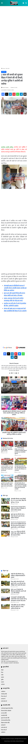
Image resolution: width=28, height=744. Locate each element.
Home (3, 68)
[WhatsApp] (17, 94)
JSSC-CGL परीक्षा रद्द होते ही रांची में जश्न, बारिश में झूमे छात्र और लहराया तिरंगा (18, 533)
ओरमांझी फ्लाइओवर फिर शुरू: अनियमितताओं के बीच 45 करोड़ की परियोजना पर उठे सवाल (20, 468)
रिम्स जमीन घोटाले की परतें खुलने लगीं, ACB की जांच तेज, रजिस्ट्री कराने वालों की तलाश (18, 583)
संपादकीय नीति (4, 715)
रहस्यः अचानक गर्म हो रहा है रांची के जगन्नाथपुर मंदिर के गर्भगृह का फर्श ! (13, 299)
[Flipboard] (20, 347)
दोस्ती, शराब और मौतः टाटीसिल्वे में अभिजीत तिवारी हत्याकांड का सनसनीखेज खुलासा (21, 451)
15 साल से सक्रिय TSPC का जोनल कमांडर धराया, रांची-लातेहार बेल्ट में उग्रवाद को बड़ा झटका (7, 468)
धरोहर (2, 675)
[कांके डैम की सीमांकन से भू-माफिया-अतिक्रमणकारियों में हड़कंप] (5, 575)
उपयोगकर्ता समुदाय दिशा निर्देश (7, 708)
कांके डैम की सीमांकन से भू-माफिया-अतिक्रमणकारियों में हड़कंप (18, 575)
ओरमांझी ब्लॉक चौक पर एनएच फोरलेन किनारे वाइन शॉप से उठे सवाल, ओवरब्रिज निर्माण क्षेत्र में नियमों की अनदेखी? (21, 486)
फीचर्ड (2, 670)
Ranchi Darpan (5, 87)
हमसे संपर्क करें (4, 701)
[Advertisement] (14, 21)
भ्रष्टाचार (2, 677)
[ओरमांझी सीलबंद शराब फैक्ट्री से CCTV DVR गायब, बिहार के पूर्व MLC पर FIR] (5, 501)
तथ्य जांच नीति (4, 713)
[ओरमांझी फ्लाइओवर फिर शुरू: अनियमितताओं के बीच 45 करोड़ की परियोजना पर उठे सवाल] (21, 461)
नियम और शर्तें (3, 696)
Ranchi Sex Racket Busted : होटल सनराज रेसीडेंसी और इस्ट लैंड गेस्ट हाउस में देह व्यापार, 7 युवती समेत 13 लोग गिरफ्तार (18, 524)
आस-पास (7, 68)
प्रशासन (2, 682)
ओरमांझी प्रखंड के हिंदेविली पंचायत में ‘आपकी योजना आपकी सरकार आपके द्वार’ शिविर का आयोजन (15, 288)
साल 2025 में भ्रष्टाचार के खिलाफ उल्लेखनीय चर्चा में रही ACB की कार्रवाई (18, 591)
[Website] (10, 373)
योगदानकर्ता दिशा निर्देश (5, 720)
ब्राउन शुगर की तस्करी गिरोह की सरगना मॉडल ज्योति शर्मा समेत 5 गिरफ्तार (14, 294)
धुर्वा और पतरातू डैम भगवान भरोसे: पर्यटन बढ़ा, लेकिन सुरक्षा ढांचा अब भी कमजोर (7, 484)
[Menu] (2, 3)
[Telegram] (21, 94)
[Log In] (23, 3)
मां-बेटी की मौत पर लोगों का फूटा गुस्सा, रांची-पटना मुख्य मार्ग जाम (6, 449)
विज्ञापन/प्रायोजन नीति (5, 723)
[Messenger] (19, 353)
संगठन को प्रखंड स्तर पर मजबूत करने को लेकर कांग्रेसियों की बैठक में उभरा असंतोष (15, 309)
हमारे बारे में (3, 699)
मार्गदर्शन (3, 684)
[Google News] (7, 347)
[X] (6, 94)
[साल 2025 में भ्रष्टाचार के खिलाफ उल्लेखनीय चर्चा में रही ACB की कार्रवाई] (5, 591)
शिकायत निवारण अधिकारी (6, 711)
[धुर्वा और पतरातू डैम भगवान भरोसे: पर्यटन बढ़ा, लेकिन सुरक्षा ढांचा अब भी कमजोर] (7, 478)
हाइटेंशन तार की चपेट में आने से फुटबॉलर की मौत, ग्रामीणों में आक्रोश (15, 304)
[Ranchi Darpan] (14, 3)
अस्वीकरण (3, 691)
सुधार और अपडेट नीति (5, 718)
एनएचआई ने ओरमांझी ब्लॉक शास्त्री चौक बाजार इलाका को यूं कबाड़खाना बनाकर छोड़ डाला (19, 599)
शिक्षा (2, 672)
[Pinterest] (14, 94)
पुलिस (2, 680)
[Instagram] (18, 373)
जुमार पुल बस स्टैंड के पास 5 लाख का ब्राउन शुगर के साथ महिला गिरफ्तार (18, 516)
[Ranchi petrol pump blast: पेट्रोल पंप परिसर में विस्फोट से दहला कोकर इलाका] (5, 509)
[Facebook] (3, 94)
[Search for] (26, 3)
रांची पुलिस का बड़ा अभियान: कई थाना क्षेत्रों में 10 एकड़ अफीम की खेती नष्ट (18, 607)
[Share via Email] (25, 94)
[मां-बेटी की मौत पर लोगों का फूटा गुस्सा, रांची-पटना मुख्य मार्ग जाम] (7, 444)
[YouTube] (16, 373)
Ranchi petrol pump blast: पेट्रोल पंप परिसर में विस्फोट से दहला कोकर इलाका (18, 508)
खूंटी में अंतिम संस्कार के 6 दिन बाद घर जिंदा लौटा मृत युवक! (14, 386)
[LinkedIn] (10, 94)
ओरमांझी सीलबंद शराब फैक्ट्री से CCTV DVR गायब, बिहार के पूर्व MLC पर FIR (18, 500)
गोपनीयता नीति (4, 694)
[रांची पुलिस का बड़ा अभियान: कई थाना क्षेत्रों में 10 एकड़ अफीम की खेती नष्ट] (5, 606)
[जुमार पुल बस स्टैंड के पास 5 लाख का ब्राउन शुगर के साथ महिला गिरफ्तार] (5, 516)
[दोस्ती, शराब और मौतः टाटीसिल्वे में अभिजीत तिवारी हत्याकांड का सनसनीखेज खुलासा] (21, 444)
